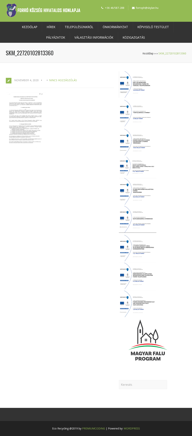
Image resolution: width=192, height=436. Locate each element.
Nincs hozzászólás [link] (63, 80)
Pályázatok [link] (55, 37)
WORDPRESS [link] (132, 428)
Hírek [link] (51, 27)
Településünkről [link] (79, 27)
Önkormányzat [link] (115, 27)
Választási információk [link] (93, 37)
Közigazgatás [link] (134, 37)
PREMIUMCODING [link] (93, 428)
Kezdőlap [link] (29, 27)
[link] (43, 16)
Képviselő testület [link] (153, 27)
